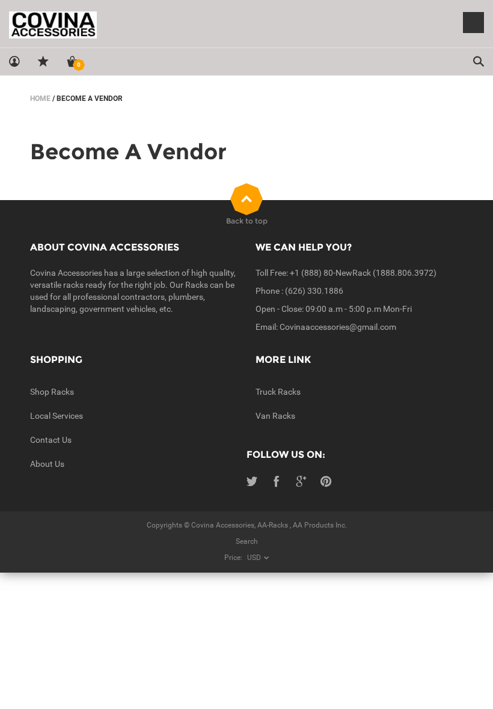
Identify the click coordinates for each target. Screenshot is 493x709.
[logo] (246, 24)
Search (247, 541)
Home (40, 98)
